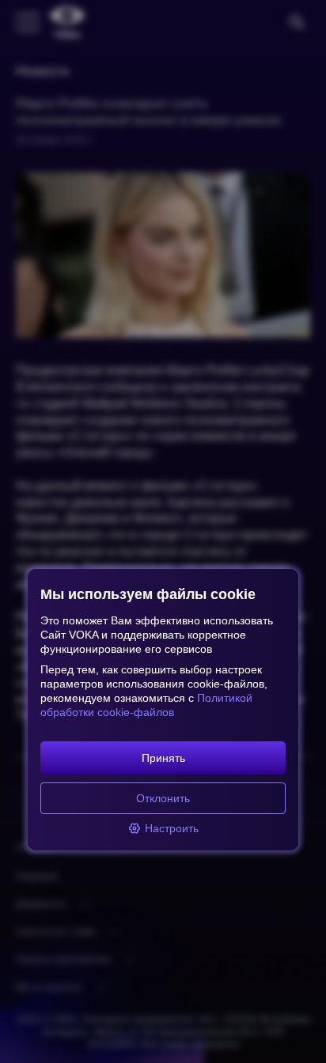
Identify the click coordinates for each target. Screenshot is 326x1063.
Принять (163, 758)
